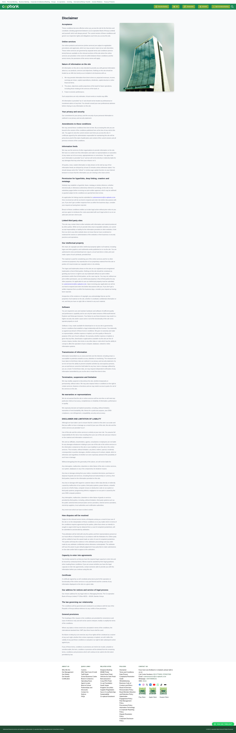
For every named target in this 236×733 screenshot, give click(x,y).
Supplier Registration (107, 690)
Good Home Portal (106, 674)
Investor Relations (97, 2)
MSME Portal (104, 672)
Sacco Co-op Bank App (108, 692)
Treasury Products (109, 2)
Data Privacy (123, 674)
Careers (83, 670)
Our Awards (66, 676)
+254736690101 (151, 679)
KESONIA (204, 6)
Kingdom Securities (106, 687)
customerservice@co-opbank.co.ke (103, 197)
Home (4, 2)
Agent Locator (85, 683)
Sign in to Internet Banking (222, 6)
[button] (223, 724)
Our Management (67, 672)
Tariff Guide (85, 674)
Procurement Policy (125, 705)
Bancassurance (105, 679)
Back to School (86, 685)
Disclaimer (70, 18)
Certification (66, 679)
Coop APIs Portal (106, 681)
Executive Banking (162, 6)
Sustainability (190, 6)
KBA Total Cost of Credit (89, 672)
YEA (177, 6)
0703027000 (167, 674)
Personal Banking (12, 2)
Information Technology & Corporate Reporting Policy (127, 710)
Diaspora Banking (106, 670)
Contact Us (84, 692)
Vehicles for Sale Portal (108, 676)
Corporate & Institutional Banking (40, 2)
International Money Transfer (82, 2)
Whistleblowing (124, 681)
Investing (69, 2)
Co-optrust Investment (107, 696)
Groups (53, 2)
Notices (83, 694)
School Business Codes (89, 676)
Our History (65, 674)
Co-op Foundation (106, 683)
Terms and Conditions (126, 672)
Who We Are (66, 670)
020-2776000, (157, 674)
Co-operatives (61, 2)
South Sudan (104, 685)
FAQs (83, 696)
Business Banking (24, 2)
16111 (145, 681)
